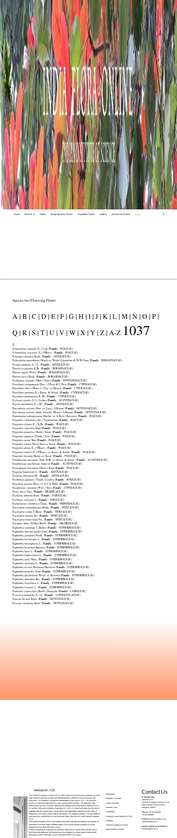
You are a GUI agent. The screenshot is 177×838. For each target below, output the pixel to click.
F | (62, 316)
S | (34, 332)
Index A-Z (29, 214)
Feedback (109, 821)
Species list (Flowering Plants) (34, 300)
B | (25, 316)
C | (35, 316)
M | (125, 316)
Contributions (110, 812)
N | (135, 316)
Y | (93, 332)
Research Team (111, 807)
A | (16, 316)
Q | (16, 332)
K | (106, 316)
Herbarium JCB (44, 790)
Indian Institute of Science (115, 829)
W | (73, 332)
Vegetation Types (86, 214)
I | (90, 316)
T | (43, 332)
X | (83, 332)
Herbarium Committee (113, 798)
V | (62, 332)
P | (154, 316)
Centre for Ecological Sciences (117, 825)
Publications (110, 794)
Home (17, 214)
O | (145, 316)
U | (53, 332)
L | (115, 316)
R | (25, 332)
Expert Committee (112, 803)
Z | (102, 332)
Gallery (103, 214)
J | (97, 316)
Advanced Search (121, 214)
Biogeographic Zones (62, 214)
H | (82, 316)
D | (44, 316)
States (43, 214)
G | (72, 316)
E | (53, 316)
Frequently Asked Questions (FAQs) (119, 816)
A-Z (114, 332)
